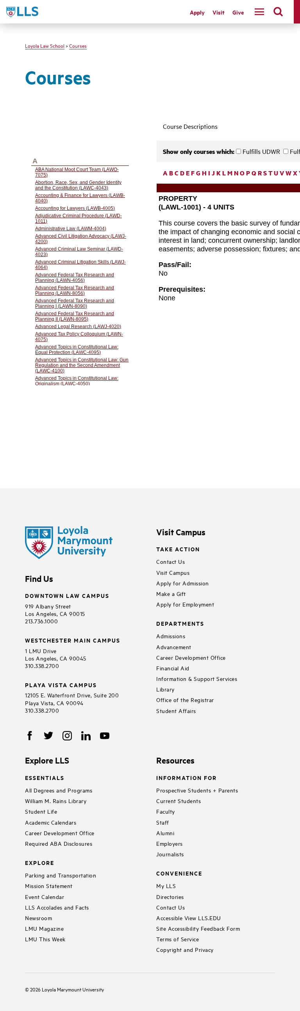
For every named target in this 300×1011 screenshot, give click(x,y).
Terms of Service (177, 938)
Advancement (173, 646)
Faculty (165, 811)
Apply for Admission (182, 583)
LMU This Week (45, 938)
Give (238, 12)
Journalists (170, 854)
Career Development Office (191, 657)
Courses (78, 45)
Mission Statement (49, 885)
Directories (170, 896)
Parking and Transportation (60, 875)
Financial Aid (172, 668)
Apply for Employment (185, 604)
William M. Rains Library (55, 800)
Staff (162, 822)
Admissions (170, 635)
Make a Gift (171, 593)
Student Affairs (176, 710)
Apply (197, 12)
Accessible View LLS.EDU (188, 917)
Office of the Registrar (185, 699)
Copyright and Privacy (185, 949)
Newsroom (38, 917)
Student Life (41, 811)
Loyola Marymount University (67, 989)
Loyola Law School (44, 45)
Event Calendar (44, 896)
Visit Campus (172, 572)
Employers (169, 843)
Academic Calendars (50, 822)
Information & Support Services (196, 678)
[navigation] (259, 11)
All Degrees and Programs (58, 790)
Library (165, 689)
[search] (278, 11)
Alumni (165, 832)
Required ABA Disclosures (58, 843)
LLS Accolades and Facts (57, 907)
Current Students (178, 800)
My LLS (166, 885)
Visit (218, 12)
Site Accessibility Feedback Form (198, 928)
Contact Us (170, 561)
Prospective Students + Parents (197, 790)
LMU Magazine (44, 928)
